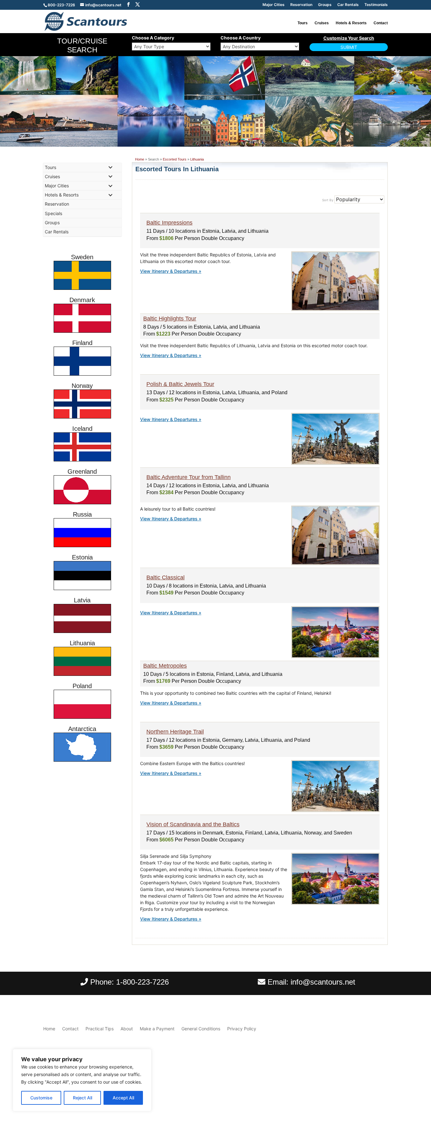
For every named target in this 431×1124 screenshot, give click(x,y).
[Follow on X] (383, 1090)
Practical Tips (100, 1028)
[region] (82, 1080)
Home (139, 159)
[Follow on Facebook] (370, 1090)
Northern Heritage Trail (175, 732)
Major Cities (274, 5)
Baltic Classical (165, 577)
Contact (381, 23)
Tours (303, 23)
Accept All (123, 1097)
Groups (325, 5)
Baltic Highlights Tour (169, 318)
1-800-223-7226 (142, 982)
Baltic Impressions (169, 223)
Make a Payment (157, 1028)
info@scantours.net (323, 982)
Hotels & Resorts (351, 23)
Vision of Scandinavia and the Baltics (192, 824)
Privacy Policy (241, 1028)
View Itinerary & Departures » (170, 271)
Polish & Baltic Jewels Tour (180, 384)
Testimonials (376, 5)
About (127, 1028)
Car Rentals (348, 5)
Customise (41, 1097)
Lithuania (197, 159)
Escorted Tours (174, 159)
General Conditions (200, 1028)
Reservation (301, 5)
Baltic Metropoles (165, 666)
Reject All (82, 1097)
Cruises (322, 23)
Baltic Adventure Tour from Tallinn (188, 477)
